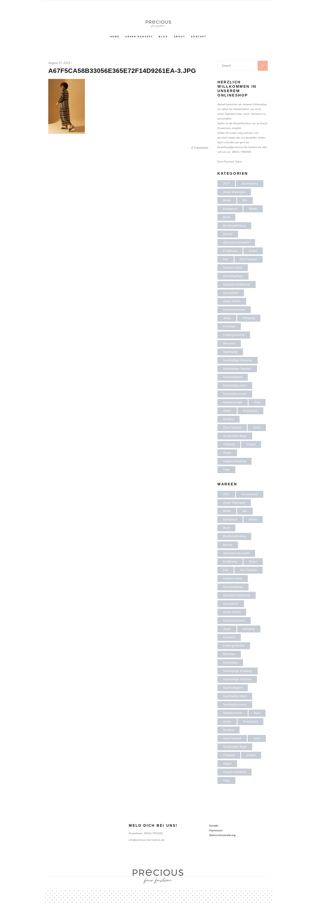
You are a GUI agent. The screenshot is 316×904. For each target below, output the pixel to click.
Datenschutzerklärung (222, 835)
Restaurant (250, 410)
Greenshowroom (234, 309)
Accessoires (249, 183)
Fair (225, 259)
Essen (253, 250)
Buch (226, 217)
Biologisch (230, 208)
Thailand (229, 444)
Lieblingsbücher (233, 334)
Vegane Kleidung (234, 461)
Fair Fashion (248, 259)
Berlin (227, 200)
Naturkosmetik (232, 402)
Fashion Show (232, 267)
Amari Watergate (234, 192)
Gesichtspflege (233, 276)
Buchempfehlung (234, 225)
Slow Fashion (232, 427)
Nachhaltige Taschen (237, 368)
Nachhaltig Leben (235, 385)
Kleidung (249, 318)
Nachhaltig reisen (235, 393)
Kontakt (213, 825)
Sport (256, 427)
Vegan (227, 452)
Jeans (227, 318)
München (229, 343)
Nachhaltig (230, 351)
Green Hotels (232, 301)
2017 (226, 183)
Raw (257, 402)
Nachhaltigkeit (232, 377)
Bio (245, 200)
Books (253, 208)
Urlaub (251, 444)
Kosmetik (229, 326)
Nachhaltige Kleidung (237, 360)
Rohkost (228, 419)
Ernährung (230, 250)
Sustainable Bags (235, 435)
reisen (227, 410)
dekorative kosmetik (236, 242)
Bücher (228, 234)
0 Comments (199, 147)
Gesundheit (230, 292)
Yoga (226, 469)
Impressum (216, 830)
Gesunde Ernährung (236, 284)
